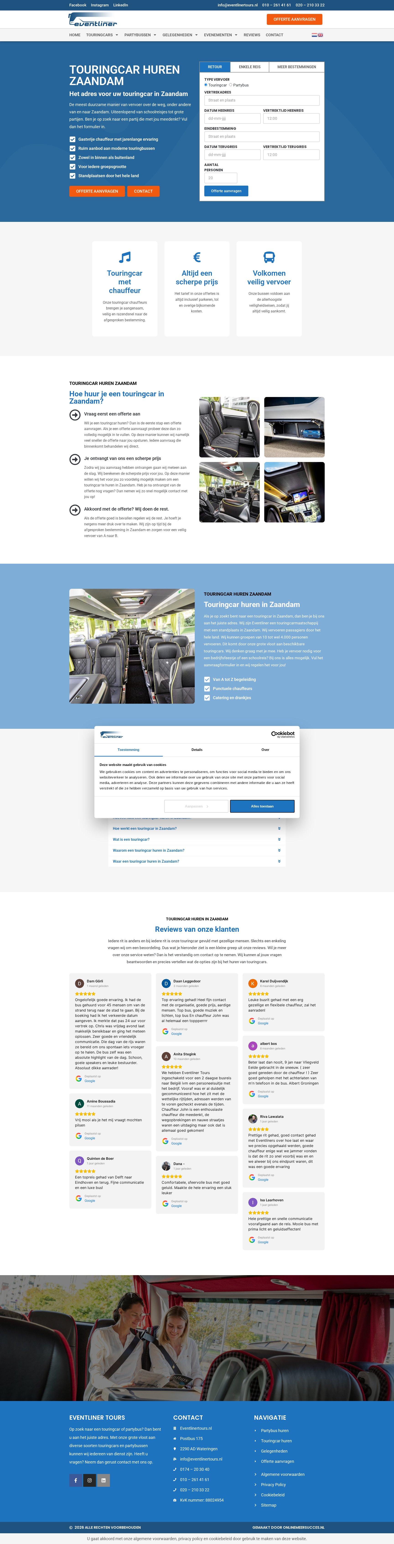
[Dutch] (315, 34)
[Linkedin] (103, 1480)
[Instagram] (89, 1480)
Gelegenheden (177, 35)
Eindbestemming (220, 128)
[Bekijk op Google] (79, 983)
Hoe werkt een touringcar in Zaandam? (145, 828)
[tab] (215, 67)
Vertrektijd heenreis (283, 110)
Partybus (241, 85)
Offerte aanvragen (226, 191)
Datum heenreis (219, 110)
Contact (274, 35)
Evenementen (218, 35)
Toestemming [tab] (128, 750)
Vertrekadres (217, 92)
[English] (321, 34)
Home (74, 35)
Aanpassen (194, 806)
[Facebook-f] (75, 1480)
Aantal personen (213, 167)
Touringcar (217, 85)
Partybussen (137, 35)
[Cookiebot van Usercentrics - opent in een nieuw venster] (275, 734)
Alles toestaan (262, 806)
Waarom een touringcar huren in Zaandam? (148, 850)
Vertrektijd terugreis (285, 146)
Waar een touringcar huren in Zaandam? (146, 861)
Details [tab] (197, 750)
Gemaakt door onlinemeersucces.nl (288, 1527)
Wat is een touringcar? (131, 839)
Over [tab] (265, 750)
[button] (197, 828)
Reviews (252, 35)
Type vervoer (217, 79)
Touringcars (99, 35)
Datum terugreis (220, 146)
